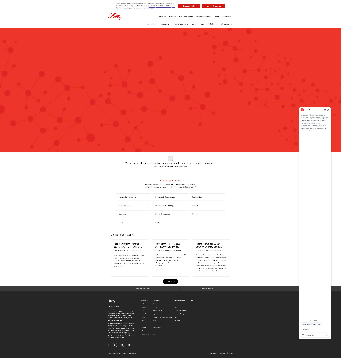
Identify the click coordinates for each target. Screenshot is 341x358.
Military (194, 24)
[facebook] (109, 345)
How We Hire (162, 16)
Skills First (143, 330)
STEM (175, 317)
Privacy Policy (213, 353)
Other (154, 334)
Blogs (142, 310)
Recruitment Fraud (145, 334)
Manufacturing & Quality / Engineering (162, 317)
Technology (156, 330)
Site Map (231, 353)
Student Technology (179, 314)
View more (170, 281)
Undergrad (177, 320)
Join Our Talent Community (186, 16)
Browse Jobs (172, 16)
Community (143, 314)
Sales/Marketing (157, 327)
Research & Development (159, 324)
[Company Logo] (115, 16)
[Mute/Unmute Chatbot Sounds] (324, 109)
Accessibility (144, 307)
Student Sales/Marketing (180, 310)
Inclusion (143, 317)
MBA (175, 307)
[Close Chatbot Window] (328, 110)
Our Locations (144, 324)
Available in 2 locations (121, 251)
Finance (155, 307)
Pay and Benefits (145, 327)
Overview (176, 303)
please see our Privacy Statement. (144, 8)
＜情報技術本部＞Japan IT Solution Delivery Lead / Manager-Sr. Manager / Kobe (209, 245)
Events (202, 24)
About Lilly (143, 303)
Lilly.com (216, 16)
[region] (315, 222)
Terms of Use (222, 353)
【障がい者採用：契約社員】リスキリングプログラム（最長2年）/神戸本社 (127, 245)
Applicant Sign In (226, 16)
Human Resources (157, 310)
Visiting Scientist (178, 324)
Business (155, 303)
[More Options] (303, 335)
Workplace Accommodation (203, 16)
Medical (155, 320)
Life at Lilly (143, 320)
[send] (327, 335)
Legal (154, 314)
